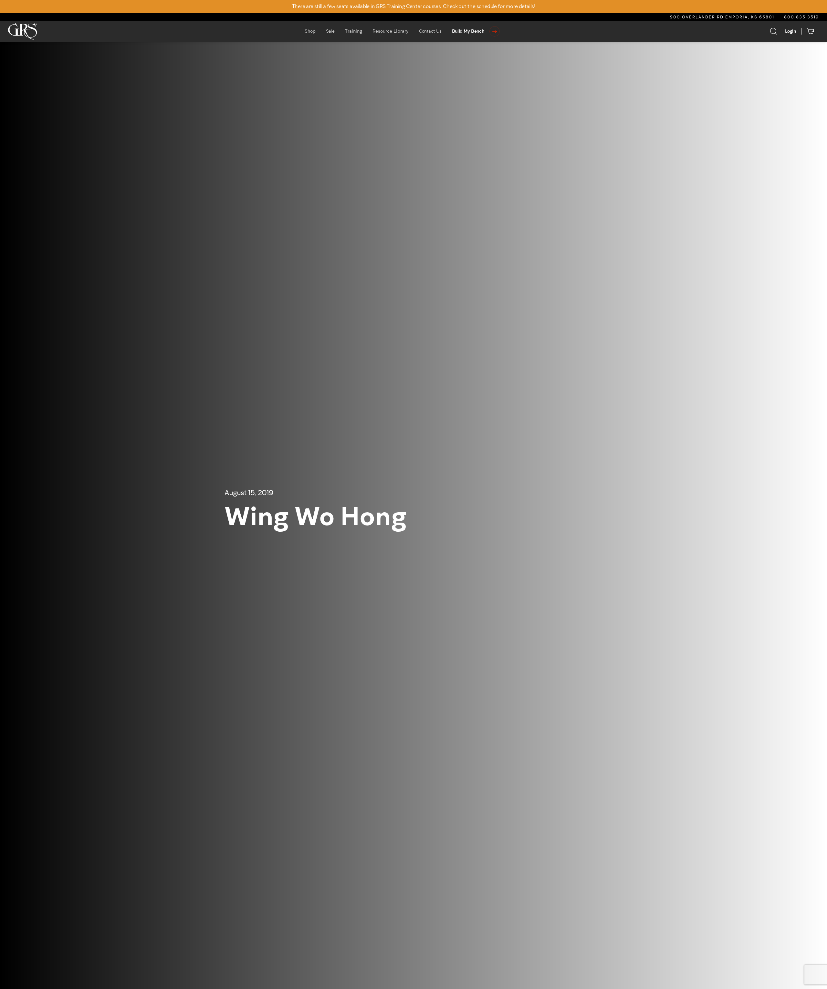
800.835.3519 (801, 17)
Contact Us (430, 31)
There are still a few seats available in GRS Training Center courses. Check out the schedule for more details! (413, 6)
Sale (330, 31)
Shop (310, 31)
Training (353, 31)
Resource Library (390, 31)
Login (790, 31)
